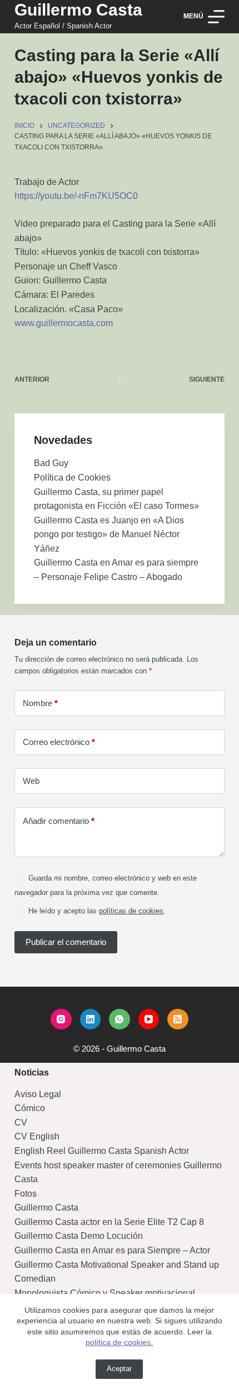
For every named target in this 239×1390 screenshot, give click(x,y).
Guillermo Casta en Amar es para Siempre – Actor (112, 1250)
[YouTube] (149, 1019)
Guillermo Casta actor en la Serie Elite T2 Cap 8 (109, 1222)
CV (20, 1122)
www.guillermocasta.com (63, 323)
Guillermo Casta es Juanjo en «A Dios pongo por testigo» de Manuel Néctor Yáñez (109, 534)
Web (31, 781)
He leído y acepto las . (97, 911)
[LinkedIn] (90, 1019)
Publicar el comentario (66, 942)
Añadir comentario (58, 821)
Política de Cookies (72, 477)
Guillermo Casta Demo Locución (78, 1236)
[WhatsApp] (119, 1019)
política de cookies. (119, 1342)
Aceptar (119, 1368)
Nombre (40, 703)
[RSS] (177, 1019)
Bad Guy (51, 463)
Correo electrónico (59, 742)
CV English (36, 1136)
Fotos (25, 1193)
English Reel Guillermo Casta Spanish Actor (101, 1151)
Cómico (29, 1108)
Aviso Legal (37, 1094)
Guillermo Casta (78, 10)
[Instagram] (61, 1019)
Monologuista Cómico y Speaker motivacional (104, 1293)
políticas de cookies (131, 911)
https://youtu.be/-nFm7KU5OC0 (76, 196)
